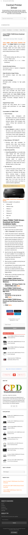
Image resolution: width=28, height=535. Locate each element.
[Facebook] (11, 406)
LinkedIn (18, 313)
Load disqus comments (15, 369)
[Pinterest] (16, 406)
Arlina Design (16, 529)
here (19, 186)
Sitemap (3, 510)
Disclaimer (3, 507)
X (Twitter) (18, 311)
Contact (3, 505)
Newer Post (7, 374)
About (2, 504)
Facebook (10, 311)
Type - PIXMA (14, 38)
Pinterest (11, 313)
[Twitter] (14, 406)
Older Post (20, 374)
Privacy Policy (4, 508)
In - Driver (10, 38)
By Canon (6, 38)
